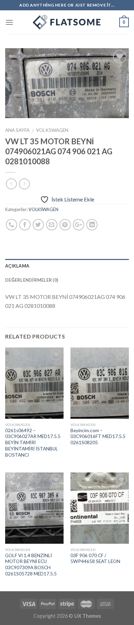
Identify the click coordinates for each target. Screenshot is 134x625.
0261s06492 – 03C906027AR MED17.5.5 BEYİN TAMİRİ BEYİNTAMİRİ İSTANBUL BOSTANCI (32, 443)
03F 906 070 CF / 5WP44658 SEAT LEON (95, 558)
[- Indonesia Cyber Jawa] (67, 22)
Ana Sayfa (17, 130)
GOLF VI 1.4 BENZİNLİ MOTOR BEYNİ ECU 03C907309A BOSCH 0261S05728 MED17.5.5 (31, 564)
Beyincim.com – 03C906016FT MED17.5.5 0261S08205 (97, 436)
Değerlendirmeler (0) (31, 280)
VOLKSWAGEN (52, 130)
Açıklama (17, 266)
